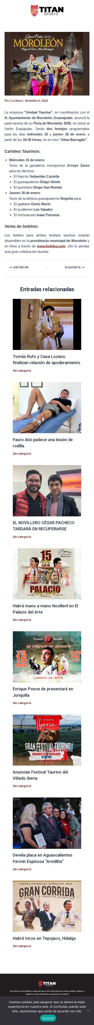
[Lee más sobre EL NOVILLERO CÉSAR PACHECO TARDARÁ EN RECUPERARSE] (47, 490)
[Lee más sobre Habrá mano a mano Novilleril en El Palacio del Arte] (47, 574)
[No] (88, 1010)
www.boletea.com (51, 246)
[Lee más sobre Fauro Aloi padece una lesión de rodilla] (47, 407)
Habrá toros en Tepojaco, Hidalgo (44, 938)
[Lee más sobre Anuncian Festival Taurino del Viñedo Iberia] (47, 740)
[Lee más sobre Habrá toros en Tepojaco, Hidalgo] (47, 906)
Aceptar (48, 1018)
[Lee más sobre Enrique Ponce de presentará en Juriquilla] (47, 657)
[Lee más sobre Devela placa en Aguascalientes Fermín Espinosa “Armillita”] (47, 823)
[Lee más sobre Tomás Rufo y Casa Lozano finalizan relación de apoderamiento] (47, 324)
